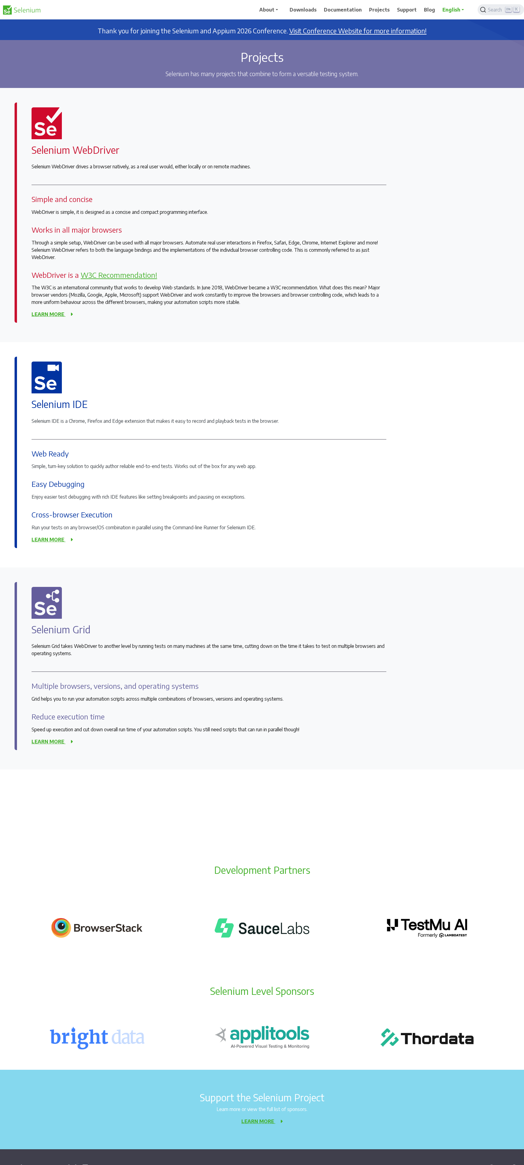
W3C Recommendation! (119, 274)
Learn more (49, 314)
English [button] (451, 10)
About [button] (266, 10)
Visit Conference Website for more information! (358, 31)
